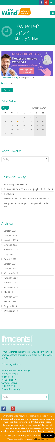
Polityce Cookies (40, 439)
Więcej (7, 90)
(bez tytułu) (9, 194)
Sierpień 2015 (10, 306)
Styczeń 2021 (10, 263)
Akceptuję (48, 435)
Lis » (7, 108)
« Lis (3, 108)
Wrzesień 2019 (11, 287)
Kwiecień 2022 (11, 249)
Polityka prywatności (11, 364)
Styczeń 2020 (10, 282)
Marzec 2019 (10, 301)
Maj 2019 (8, 292)
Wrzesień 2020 (11, 273)
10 (18, 121)
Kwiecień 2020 (11, 277)
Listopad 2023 (10, 244)
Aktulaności (9, 83)
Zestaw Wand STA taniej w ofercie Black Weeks (26, 198)
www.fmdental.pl (9, 382)
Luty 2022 (8, 254)
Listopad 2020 (10, 268)
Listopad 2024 (10, 235)
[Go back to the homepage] (16, 11)
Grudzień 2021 (11, 259)
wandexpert (24, 77)
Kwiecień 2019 (11, 296)
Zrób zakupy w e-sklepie (15, 184)
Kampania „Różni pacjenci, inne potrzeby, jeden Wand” (26, 205)
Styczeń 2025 (10, 230)
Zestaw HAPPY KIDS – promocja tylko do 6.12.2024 (28, 189)
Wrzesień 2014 (11, 310)
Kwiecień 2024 (11, 240)
